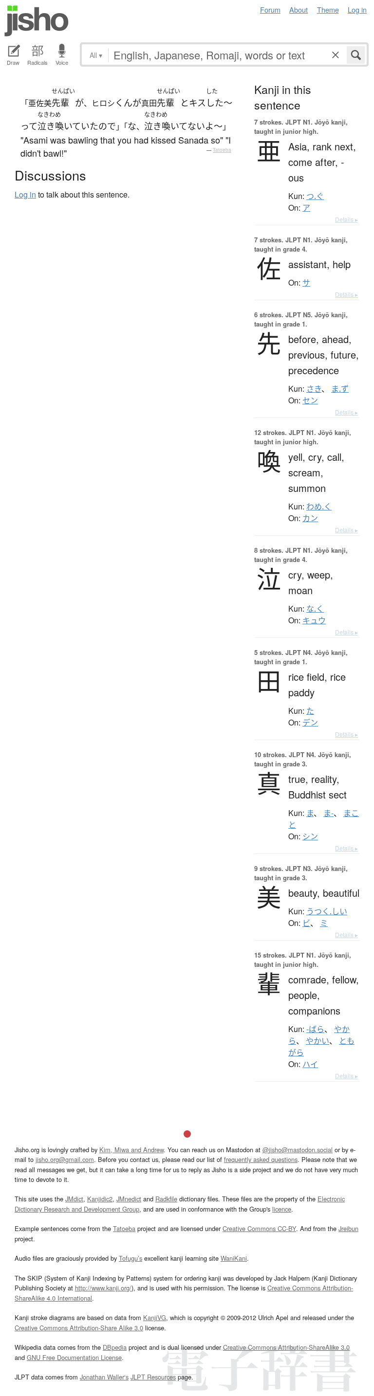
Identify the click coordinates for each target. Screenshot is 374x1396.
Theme (328, 9)
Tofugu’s (130, 1258)
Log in (357, 9)
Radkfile (166, 1198)
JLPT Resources (153, 1376)
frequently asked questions (261, 1159)
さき (313, 388)
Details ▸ (346, 219)
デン (310, 722)
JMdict (74, 1198)
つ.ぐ (315, 196)
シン (310, 836)
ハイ (310, 1064)
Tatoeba (222, 149)
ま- (328, 813)
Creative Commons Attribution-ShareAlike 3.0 (286, 1347)
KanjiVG (154, 1317)
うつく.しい (326, 911)
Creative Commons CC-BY (259, 1228)
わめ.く (319, 506)
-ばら (315, 1029)
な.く (315, 608)
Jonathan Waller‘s (104, 1376)
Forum (270, 9)
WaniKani (234, 1258)
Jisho (36, 20)
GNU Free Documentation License (74, 1357)
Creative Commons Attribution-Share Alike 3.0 (79, 1327)
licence (281, 1209)
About (298, 9)
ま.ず (340, 388)
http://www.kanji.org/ (103, 1287)
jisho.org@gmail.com (65, 1159)
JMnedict (128, 1198)
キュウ (314, 620)
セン (310, 400)
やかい (317, 1040)
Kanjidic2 (99, 1198)
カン (310, 518)
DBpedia (115, 1347)
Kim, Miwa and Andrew (131, 1149)
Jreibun (348, 1228)
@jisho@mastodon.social (297, 1149)
